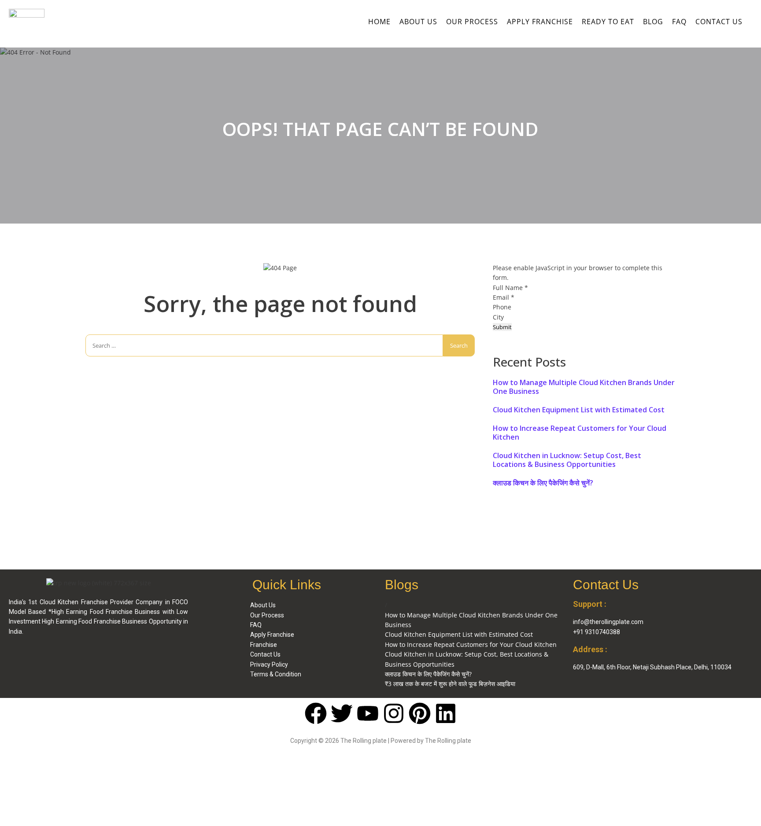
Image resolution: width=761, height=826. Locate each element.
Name (22, 782)
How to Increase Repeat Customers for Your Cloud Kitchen (579, 432)
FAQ (679, 21)
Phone (502, 307)
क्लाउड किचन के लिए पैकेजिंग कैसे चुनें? (543, 482)
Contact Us (719, 21)
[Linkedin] (446, 713)
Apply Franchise (540, 21)
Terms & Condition (275, 674)
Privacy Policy (269, 664)
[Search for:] (264, 345)
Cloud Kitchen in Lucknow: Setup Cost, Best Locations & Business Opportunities (567, 460)
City (499, 317)
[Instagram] (394, 713)
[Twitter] (342, 713)
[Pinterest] (420, 713)
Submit (502, 327)
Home (379, 21)
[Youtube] (368, 713)
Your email (178, 782)
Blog (653, 21)
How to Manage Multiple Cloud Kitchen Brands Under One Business (584, 387)
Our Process (472, 21)
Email (503, 297)
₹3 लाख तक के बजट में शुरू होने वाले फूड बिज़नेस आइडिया (450, 683)
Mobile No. (104, 782)
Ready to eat (608, 21)
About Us (418, 21)
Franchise (263, 644)
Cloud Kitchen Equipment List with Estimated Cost (579, 409)
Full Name (510, 287)
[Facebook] (316, 713)
